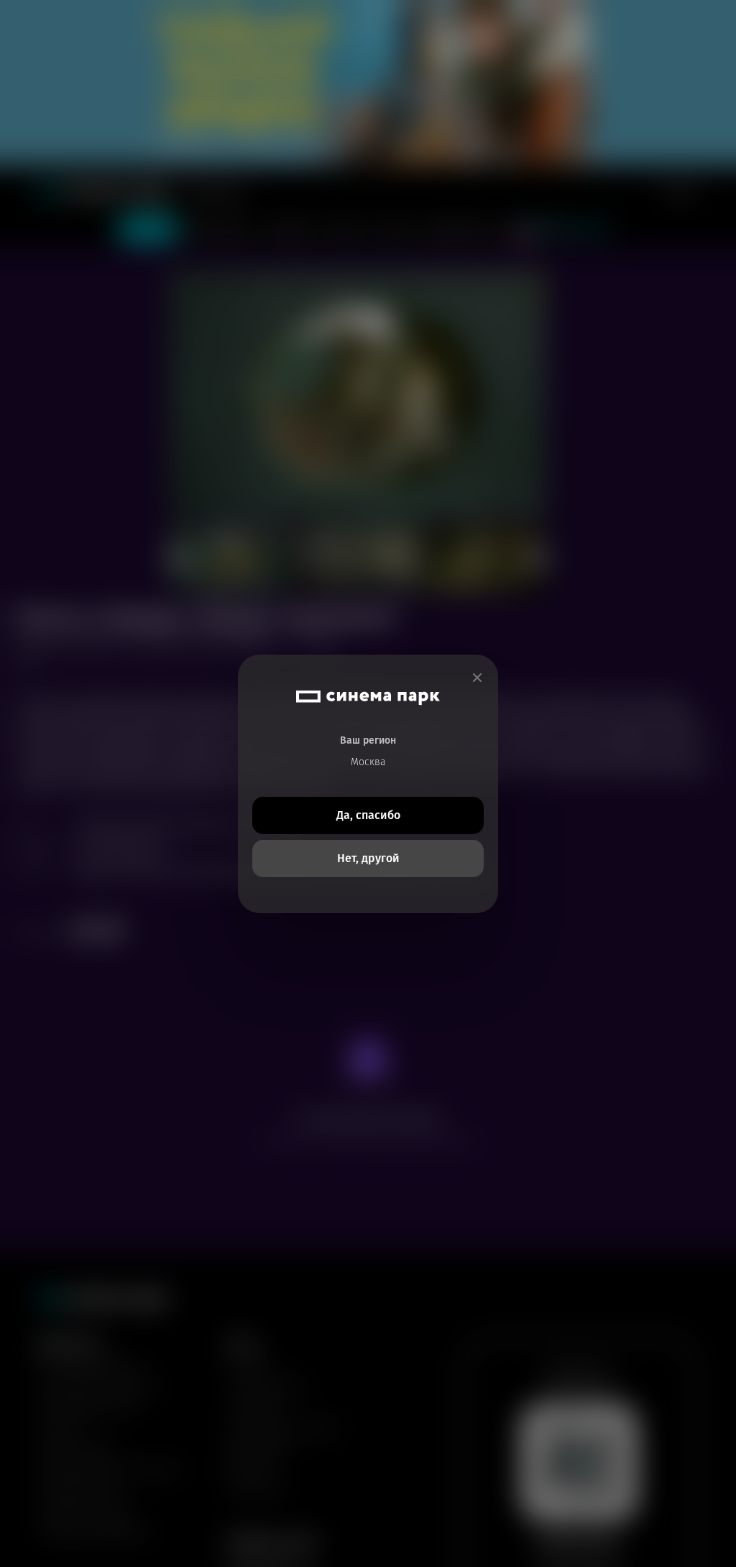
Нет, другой (368, 858)
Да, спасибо (368, 815)
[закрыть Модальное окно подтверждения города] (477, 678)
